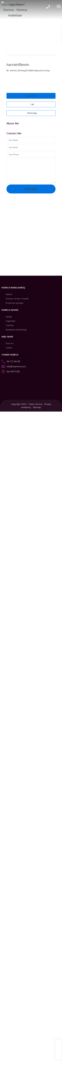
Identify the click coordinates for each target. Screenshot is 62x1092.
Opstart (9, 316)
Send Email (31, 95)
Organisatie (10, 321)
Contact (9, 347)
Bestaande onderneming (16, 329)
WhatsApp (32, 113)
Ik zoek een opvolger (15, 303)
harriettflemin (17, 64)
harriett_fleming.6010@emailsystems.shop (30, 70)
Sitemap (37, 407)
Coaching (9, 325)
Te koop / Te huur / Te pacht (17, 298)
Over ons (9, 343)
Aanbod (9, 294)
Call (32, 104)
